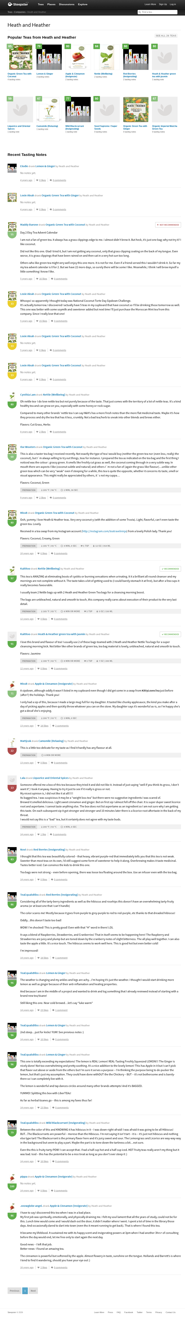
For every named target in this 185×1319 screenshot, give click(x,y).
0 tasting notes (100, 132)
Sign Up (163, 4)
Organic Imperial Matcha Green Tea (164, 127)
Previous (14, 1290)
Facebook (128, 1312)
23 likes (44, 1010)
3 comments (60, 320)
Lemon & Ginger (44, 74)
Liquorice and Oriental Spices (19, 127)
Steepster (20, 4)
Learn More (150, 4)
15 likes (43, 320)
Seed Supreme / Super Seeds (105, 127)
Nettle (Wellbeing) (103, 74)
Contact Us (171, 1312)
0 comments (59, 180)
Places (51, 4)
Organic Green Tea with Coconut (19, 75)
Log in (173, 4)
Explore (82, 4)
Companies (19, 12)
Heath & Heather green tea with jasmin (164, 75)
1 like (43, 834)
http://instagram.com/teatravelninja (104, 531)
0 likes (42, 180)
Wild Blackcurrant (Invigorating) (74, 127)
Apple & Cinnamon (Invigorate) (75, 75)
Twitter (140, 1312)
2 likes (42, 431)
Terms (149, 1312)
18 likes (44, 725)
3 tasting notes (42, 77)
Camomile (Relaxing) (47, 126)
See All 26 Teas (166, 35)
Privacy (158, 1312)
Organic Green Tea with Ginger (135, 127)
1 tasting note (158, 79)
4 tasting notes (14, 79)
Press (110, 1312)
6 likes (43, 553)
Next (33, 1290)
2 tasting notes (71, 79)
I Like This (37, 180)
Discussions (66, 4)
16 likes (43, 278)
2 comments (62, 725)
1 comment (61, 957)
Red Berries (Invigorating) (130, 75)
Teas (41, 4)
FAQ (119, 1312)
